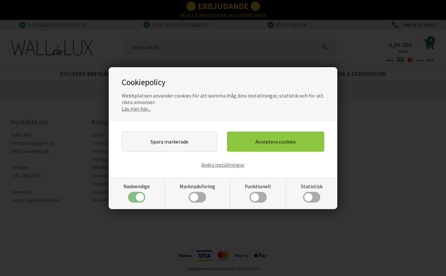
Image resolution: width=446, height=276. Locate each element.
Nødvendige (136, 186)
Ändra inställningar (223, 164)
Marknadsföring (197, 186)
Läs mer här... (136, 108)
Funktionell (258, 186)
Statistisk (312, 186)
